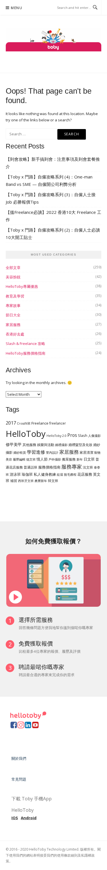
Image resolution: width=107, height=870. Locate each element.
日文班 (89, 459)
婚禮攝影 (61, 445)
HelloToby (26, 433)
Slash (82, 435)
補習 (13, 480)
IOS (14, 817)
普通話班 (30, 467)
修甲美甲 (14, 444)
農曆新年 (41, 481)
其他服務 (29, 444)
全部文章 (13, 267)
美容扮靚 (13, 277)
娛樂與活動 (45, 444)
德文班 (31, 459)
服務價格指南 (49, 467)
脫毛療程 (70, 475)
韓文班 (53, 480)
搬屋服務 (69, 459)
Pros (72, 435)
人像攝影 (94, 436)
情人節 (42, 459)
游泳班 (15, 474)
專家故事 (13, 305)
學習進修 (36, 452)
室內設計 (52, 452)
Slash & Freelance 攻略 (25, 343)
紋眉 (60, 475)
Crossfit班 (24, 423)
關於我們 (18, 758)
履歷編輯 (19, 459)
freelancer (57, 423)
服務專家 (71, 466)
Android (29, 817)
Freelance (40, 423)
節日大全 (13, 315)
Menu (16, 7)
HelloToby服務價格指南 (25, 353)
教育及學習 (15, 296)
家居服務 (13, 324)
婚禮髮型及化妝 (80, 444)
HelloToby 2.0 (56, 436)
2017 (11, 422)
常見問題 (18, 779)
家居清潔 (86, 452)
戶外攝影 (55, 459)
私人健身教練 (45, 474)
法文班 (88, 467)
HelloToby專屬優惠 (22, 286)
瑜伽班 (27, 474)
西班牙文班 (26, 481)
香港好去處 (15, 334)
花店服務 (84, 474)
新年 (79, 459)
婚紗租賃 (19, 452)
